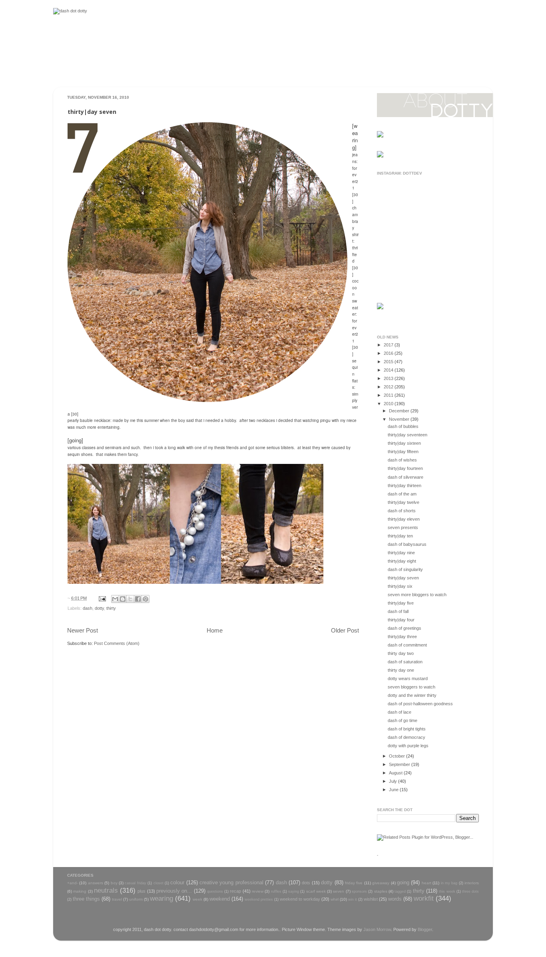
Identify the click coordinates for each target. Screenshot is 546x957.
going (403, 882)
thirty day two (401, 653)
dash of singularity (405, 569)
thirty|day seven (403, 577)
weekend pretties (259, 899)
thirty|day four (401, 619)
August (396, 772)
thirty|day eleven (404, 519)
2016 (389, 353)
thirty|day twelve (403, 502)
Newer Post (82, 630)
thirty (111, 608)
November (399, 419)
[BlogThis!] (123, 599)
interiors (471, 883)
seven (338, 891)
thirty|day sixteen (404, 443)
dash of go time (402, 720)
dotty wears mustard (408, 678)
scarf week (316, 891)
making (79, 891)
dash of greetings (404, 628)
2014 (389, 370)
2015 (389, 361)
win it (352, 899)
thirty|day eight (402, 561)
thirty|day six (400, 586)
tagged (400, 891)
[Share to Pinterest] (145, 599)
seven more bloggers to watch (417, 594)
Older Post (345, 630)
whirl (335, 899)
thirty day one (401, 670)
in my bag (449, 883)
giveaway (380, 883)
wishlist (371, 899)
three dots (470, 891)
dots (306, 882)
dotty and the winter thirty (412, 695)
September (400, 764)
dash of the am (402, 493)
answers (95, 883)
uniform (136, 899)
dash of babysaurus (407, 544)
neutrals (106, 890)
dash (87, 608)
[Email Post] (102, 598)
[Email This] (115, 599)
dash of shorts (402, 510)
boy (114, 883)
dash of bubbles (403, 426)
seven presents (403, 527)
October (397, 756)
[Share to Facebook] (138, 599)
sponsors (359, 891)
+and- (72, 883)
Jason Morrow (377, 929)
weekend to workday (300, 899)
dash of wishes (402, 460)
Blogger (425, 929)
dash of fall (398, 611)
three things (86, 899)
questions (215, 891)
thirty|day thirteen (404, 485)
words (395, 899)
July (393, 781)
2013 (389, 378)
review (257, 891)
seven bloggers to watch (411, 686)
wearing (161, 898)
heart (426, 883)
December (399, 410)
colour (177, 882)
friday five (354, 883)
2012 (389, 386)
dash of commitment (407, 645)
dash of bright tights (407, 728)
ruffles (276, 891)
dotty (99, 608)
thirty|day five (401, 603)
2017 (389, 344)
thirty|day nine (401, 552)
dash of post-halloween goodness (420, 703)
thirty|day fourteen (405, 468)
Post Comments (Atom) (116, 643)
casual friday (135, 883)
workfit (424, 898)
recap (235, 891)
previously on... (174, 891)
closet (158, 883)
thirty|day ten (400, 535)
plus (141, 891)
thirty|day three (402, 636)
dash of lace (399, 712)
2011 (389, 395)
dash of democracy (406, 737)
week (197, 899)
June (394, 789)
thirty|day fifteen (403, 451)
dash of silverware (405, 477)
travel (117, 899)
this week (447, 891)
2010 (389, 403)
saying (293, 891)
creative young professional (231, 882)
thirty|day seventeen (407, 434)
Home (215, 630)
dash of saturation (405, 661)
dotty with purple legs (408, 745)
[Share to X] (130, 599)
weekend (219, 899)
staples (380, 891)
